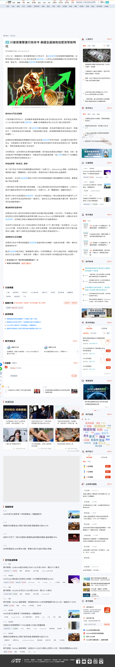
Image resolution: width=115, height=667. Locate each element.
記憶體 (90, 466)
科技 (23, 6)
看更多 (75, 341)
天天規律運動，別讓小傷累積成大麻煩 (41, 445)
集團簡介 (33, 660)
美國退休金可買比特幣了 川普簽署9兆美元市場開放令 (24, 322)
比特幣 (60, 154)
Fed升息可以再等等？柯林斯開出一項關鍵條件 (21, 325)
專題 (87, 6)
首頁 (13, 2)
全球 (49, 2)
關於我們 (26, 660)
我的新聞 (99, 6)
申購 (108, 351)
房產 (70, 6)
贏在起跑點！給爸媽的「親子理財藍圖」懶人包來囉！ (31, 303)
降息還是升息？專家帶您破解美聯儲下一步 (22, 260)
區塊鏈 (65, 6)
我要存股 (74, 303)
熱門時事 (36, 6)
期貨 (58, 6)
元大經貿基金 (87, 366)
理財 (75, 6)
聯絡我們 (55, 660)
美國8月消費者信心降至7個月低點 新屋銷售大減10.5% (24, 328)
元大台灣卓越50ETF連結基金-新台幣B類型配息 (94, 349)
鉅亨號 (67, 2)
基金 (39, 2)
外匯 (44, 2)
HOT (91, 225)
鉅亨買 (61, 2)
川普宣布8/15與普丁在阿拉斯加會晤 (19, 390)
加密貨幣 (51, 56)
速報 (43, 6)
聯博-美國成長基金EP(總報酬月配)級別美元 (94, 339)
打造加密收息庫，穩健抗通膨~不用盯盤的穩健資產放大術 (100, 235)
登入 (104, 2)
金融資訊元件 (47, 660)
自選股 (106, 6)
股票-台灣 (92, 354)
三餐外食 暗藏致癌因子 (13, 444)
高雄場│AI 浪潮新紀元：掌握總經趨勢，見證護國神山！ (100, 244)
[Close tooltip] (15, 393)
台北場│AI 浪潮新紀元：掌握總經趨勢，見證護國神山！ (100, 226)
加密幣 (55, 2)
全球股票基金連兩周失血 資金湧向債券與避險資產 (57, 391)
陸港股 (34, 2)
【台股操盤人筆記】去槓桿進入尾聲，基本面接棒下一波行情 (15, 422)
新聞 (18, 2)
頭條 (7, 6)
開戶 (108, 341)
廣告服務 (39, 660)
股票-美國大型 (93, 343)
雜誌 (92, 6)
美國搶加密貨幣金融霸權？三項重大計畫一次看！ (22, 319)
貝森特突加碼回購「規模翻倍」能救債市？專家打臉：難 (67, 422)
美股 (28, 2)
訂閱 (72, 2)
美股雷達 (12, 36)
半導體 (90, 477)
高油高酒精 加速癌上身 (65, 444)
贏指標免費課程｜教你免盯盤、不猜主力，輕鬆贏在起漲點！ (100, 252)
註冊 (107, 2)
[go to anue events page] (98, 2)
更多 (108, 45)
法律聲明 (72, 660)
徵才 (60, 660)
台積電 (90, 471)
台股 (23, 2)
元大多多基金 (87, 358)
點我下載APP (26, 263)
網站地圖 (65, 660)
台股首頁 (66, 303)
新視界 (82, 6)
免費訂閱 (107, 624)
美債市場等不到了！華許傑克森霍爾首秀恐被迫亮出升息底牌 (41, 422)
